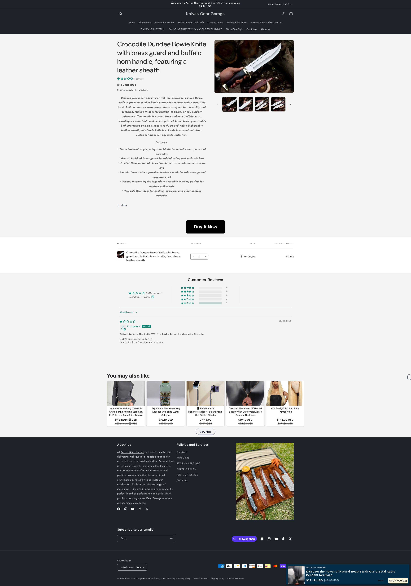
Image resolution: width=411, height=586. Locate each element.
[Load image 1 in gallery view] (229, 104)
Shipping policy (217, 578)
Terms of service (200, 578)
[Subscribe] (171, 538)
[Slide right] (290, 104)
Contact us (182, 480)
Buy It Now (205, 226)
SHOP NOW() (398, 580)
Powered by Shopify (151, 578)
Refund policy (169, 578)
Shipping (121, 89)
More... (382, 580)
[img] (128, 321)
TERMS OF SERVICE (187, 474)
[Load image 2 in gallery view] (245, 104)
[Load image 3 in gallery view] (262, 104)
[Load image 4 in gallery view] (278, 104)
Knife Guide (183, 457)
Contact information (236, 578)
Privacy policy (184, 578)
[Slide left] (217, 104)
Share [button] (124, 205)
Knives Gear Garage (132, 452)
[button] (120, 13)
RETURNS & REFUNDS (188, 463)
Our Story (182, 452)
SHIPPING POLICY (186, 469)
